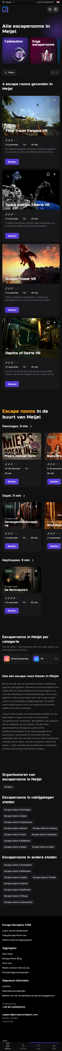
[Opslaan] (48, 100)
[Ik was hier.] (54, 100)
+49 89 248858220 (45, 2)
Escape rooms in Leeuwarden (18, 902)
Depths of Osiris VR (22, 353)
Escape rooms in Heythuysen (18, 822)
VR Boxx (8, 787)
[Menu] (53, 9)
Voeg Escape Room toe (14, 935)
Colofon (6, 986)
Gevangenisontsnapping (21, 523)
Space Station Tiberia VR (27, 205)
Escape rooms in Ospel (15, 815)
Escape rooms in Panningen (17, 809)
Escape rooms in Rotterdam (17, 871)
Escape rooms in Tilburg (15, 896)
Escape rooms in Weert (15, 846)
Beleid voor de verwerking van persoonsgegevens (28, 995)
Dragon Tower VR (20, 279)
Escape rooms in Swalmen (44, 834)
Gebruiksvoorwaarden (13, 991)
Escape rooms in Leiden (15, 877)
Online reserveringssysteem (17, 940)
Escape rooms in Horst (15, 834)
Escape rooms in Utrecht (16, 883)
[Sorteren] (55, 72)
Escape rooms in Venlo (43, 846)
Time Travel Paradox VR (26, 131)
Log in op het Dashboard (15, 930)
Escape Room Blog (12, 958)
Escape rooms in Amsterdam (18, 865)
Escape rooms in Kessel (15, 828)
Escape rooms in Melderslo (17, 840)
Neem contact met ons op (15, 967)
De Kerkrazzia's (16, 590)
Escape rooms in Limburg (45, 828)
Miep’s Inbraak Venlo (20, 456)
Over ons (7, 963)
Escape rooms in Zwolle (44, 877)
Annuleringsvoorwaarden (15, 972)
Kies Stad (7, 953)
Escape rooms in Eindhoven (17, 889)
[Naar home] (5, 9)
